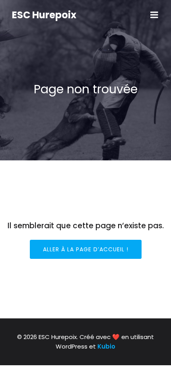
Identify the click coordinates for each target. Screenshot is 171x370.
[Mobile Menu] (154, 15)
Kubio (106, 346)
